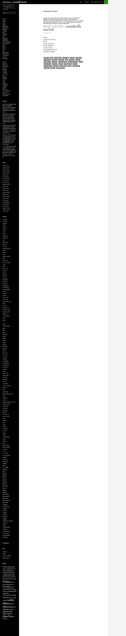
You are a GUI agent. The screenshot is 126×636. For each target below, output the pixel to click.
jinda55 (4, 21)
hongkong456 (6, 287)
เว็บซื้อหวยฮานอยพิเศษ (8, 521)
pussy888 (5, 34)
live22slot (5, 305)
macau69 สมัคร (6, 316)
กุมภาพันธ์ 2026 (6, 178)
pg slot (4, 46)
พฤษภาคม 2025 (6, 196)
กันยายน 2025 (6, 188)
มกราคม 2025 (6, 204)
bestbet (4, 252)
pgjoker (4, 336)
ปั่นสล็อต (4, 457)
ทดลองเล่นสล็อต (6, 447)
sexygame (5, 387)
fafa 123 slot (5, 268)
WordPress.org (6, 558)
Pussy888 (52, 20)
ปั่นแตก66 (72, 22)
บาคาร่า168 (5, 74)
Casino (65, 18)
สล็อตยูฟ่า (5, 492)
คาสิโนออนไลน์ (54, 22)
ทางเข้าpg (5, 449)
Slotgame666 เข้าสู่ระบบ (8, 393)
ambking (4, 246)
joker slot (5, 57)
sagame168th (59, 20)
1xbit (4, 232)
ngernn (45, 19)
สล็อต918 (5, 484)
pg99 (11, 579)
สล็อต (44, 23)
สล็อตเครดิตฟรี (6, 496)
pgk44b (4, 338)
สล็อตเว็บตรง (5, 26)
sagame (4, 371)
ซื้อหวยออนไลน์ (6, 94)
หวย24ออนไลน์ (6, 506)
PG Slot (52, 19)
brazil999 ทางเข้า (7, 262)
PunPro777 (46, 20)
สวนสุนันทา (5, 504)
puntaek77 (5, 357)
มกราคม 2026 (6, 180)
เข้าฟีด (4, 553)
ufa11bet (5, 412)
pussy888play (6, 363)
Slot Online (80, 20)
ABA (49, 18)
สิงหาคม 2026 (6, 165)
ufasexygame (5, 428)
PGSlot (56, 19)
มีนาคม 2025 (5, 200)
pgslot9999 (67, 19)
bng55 (4, 258)
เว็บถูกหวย (5, 523)
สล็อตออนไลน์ (49, 23)
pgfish (4, 332)
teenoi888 (5, 408)
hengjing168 (5, 285)
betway (4, 254)
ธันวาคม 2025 (6, 182)
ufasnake (5, 430)
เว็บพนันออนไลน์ (65, 23)
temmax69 (5, 410)
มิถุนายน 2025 (6, 194)
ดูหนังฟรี (4, 69)
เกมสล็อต (5, 512)
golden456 (5, 281)
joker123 (5, 18)
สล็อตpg (4, 490)
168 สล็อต (5, 221)
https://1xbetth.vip (7, 41)
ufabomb (5, 426)
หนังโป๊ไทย (5, 40)
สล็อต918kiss (5, 486)
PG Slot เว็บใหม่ (6, 326)
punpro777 (5, 92)
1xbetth (4, 229)
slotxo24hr (5, 398)
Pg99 (4, 330)
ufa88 (4, 418)
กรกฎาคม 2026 (6, 167)
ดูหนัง (4, 81)
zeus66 (4, 432)
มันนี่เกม (4, 465)
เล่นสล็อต (5, 519)
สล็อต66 (4, 24)
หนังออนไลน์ (5, 84)
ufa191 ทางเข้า (6, 414)
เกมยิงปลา (55, 23)
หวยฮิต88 (5, 508)
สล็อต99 (4, 488)
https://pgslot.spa (6, 43)
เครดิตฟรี (5, 514)
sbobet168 (5, 379)
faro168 (4, 270)
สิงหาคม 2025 (6, 190)
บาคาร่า (60, 22)
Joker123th (76, 18)
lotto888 (5, 314)
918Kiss (45, 18)
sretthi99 (5, 400)
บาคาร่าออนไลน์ (66, 22)
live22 (4, 80)
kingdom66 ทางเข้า (7, 301)
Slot (75, 20)
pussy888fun (5, 361)
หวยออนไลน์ (5, 95)
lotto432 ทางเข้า (6, 309)
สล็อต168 (5, 473)
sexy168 (4, 381)
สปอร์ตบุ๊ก (5, 469)
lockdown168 (6, 307)
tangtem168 (5, 406)
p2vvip (4, 320)
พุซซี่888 (4, 463)
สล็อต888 (5, 29)
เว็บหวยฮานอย (6, 533)
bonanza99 (5, 260)
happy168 (5, 283)
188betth (5, 227)
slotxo (4, 37)
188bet (4, 225)
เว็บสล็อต (5, 529)
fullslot (4, 273)
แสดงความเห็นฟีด (7, 555)
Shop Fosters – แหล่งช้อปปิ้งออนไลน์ (15, 2)
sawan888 (5, 377)
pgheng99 (5, 77)
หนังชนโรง (5, 64)
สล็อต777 (5, 480)
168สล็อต (5, 223)
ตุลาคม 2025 (5, 186)
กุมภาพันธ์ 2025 (6, 202)
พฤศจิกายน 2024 (6, 208)
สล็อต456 (5, 476)
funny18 (4, 277)
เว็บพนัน (59, 23)
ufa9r (4, 422)
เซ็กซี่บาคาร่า (6, 517)
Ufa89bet (5, 420)
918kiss (4, 61)
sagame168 (5, 373)
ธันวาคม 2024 (6, 206)
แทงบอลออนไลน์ (6, 535)
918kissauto (5, 236)
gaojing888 (5, 279)
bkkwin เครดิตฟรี (6, 256)
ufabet (4, 424)
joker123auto (6, 297)
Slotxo (45, 22)
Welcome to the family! (97, 2)
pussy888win (6, 365)
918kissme (5, 238)
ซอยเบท (4, 441)
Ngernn (55, 59)
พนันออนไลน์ (78, 22)
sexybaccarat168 (69, 20)
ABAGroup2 (53, 18)
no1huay (61, 59)
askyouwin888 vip (7, 248)
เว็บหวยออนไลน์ (6, 531)
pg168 (4, 20)
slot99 (4, 23)
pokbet (4, 350)
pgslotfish (5, 348)
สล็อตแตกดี (5, 502)
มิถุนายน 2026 (6, 170)
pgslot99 (5, 344)
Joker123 (70, 18)
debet (4, 266)
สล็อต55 (4, 478)
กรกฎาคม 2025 (6, 192)
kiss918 (4, 48)
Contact (86, 2)
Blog (81, 2)
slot (3, 51)
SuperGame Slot (6, 404)
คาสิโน (49, 22)
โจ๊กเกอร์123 (5, 58)
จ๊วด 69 (4, 439)
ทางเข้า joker (5, 55)
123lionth (5, 219)
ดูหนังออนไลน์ (6, 54)
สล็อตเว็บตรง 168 (6, 500)
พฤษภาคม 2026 (6, 172)
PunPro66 (74, 19)
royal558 (5, 369)
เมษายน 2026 (6, 174)
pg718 (4, 328)
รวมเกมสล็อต (5, 467)
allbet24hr (5, 244)
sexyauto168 (5, 383)
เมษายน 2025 (6, 198)
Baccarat (60, 18)
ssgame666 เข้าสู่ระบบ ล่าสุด (9, 402)
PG (48, 19)
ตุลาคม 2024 (5, 211)
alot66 (14, 568)
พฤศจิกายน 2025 (6, 184)
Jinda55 (12, 572)
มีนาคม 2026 (5, 176)
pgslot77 (61, 19)
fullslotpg (5, 78)
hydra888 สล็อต (6, 289)
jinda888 (5, 293)
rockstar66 (5, 367)
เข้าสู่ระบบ (5, 551)
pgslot (4, 32)
